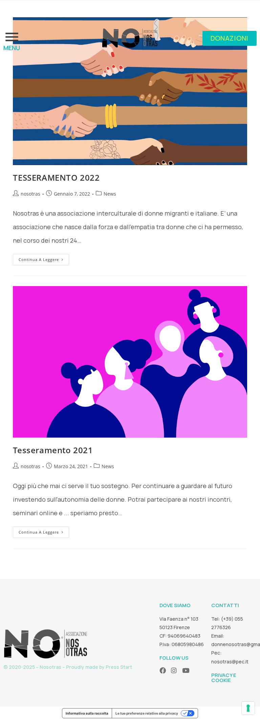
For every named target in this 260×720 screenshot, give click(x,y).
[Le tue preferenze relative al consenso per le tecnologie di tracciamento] (248, 708)
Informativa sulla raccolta (87, 713)
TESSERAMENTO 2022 (56, 177)
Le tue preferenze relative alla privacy (146, 713)
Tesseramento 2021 (53, 450)
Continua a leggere (44, 258)
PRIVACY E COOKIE (223, 678)
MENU (11, 48)
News (110, 194)
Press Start (119, 667)
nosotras (30, 194)
